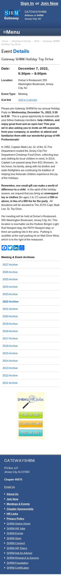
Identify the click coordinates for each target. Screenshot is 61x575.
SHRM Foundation (17, 563)
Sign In (27, 3)
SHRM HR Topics (17, 548)
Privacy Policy (15, 518)
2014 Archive (10, 360)
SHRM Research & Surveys (23, 558)
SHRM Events (15, 533)
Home (5, 41)
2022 (36, 41)
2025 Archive (10, 279)
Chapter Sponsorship (20, 509)
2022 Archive (11, 301)
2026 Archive (10, 272)
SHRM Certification (18, 567)
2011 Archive (10, 383)
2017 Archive (10, 338)
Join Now (49, 3)
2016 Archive (10, 346)
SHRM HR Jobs (16, 528)
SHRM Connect (16, 543)
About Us (12, 494)
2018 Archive (10, 331)
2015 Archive (10, 353)
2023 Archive (10, 294)
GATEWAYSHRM (36, 12)
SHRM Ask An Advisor (19, 553)
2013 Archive (10, 368)
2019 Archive (10, 323)
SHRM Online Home (18, 523)
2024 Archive (10, 286)
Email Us (9, 487)
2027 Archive (10, 264)
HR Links (12, 513)
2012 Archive (10, 375)
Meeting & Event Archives (17, 257)
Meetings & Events (21, 41)
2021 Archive (10, 309)
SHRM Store (14, 538)
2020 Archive (10, 316)
